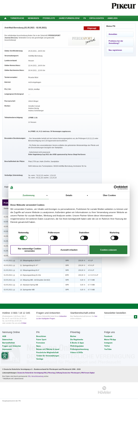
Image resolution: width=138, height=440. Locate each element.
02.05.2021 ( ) (9, 265)
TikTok (107, 346)
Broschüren (41, 336)
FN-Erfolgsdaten (77, 346)
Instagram (108, 343)
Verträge (39, 359)
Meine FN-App (110, 340)
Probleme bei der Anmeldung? (116, 42)
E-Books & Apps (77, 343)
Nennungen (33, 18)
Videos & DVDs (76, 352)
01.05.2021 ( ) (9, 260)
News (38, 346)
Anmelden (112, 18)
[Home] (5, 18)
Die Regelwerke (76, 340)
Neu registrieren (115, 50)
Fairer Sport (41, 340)
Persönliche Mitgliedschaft (47, 352)
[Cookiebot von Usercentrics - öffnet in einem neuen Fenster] (116, 188)
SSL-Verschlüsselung (36, 376)
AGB (4, 336)
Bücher (73, 336)
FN (84, 18)
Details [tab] (69, 195)
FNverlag (51, 373)
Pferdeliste (49, 18)
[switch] (54, 238)
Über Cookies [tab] (109, 195)
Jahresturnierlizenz (69, 18)
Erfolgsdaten (96, 18)
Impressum (7, 349)
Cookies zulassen (108, 250)
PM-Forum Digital (87, 373)
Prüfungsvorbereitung (79, 349)
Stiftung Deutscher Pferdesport (68, 373)
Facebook (108, 336)
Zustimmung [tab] (29, 195)
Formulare (40, 343)
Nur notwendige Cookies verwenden (29, 249)
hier (95, 316)
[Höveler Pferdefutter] (104, 390)
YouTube (107, 349)
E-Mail (24, 323)
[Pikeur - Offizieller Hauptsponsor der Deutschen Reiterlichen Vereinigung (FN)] (14, 390)
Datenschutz (7, 340)
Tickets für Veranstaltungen (47, 356)
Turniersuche (17, 18)
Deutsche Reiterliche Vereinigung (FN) (32, 373)
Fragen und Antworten (11, 346)
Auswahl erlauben (69, 250)
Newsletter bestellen (115, 313)
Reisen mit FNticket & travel (47, 349)
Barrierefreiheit (8, 343)
